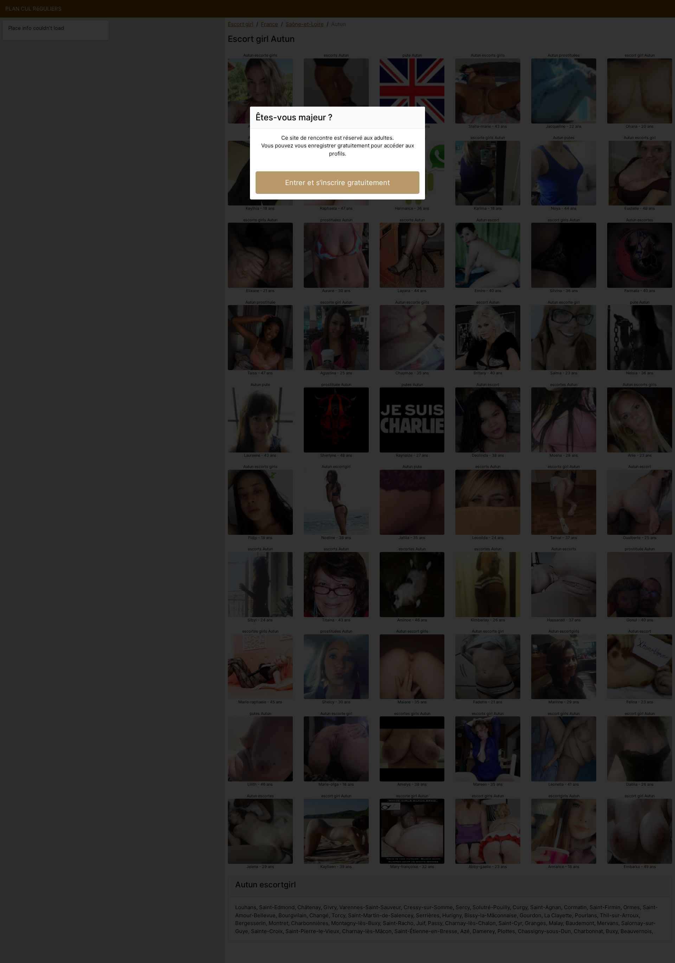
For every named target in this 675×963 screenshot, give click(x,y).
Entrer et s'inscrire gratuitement (337, 182)
